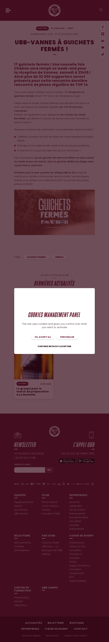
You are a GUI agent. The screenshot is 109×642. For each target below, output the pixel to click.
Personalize (67, 337)
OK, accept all (43, 337)
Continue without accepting (54, 346)
